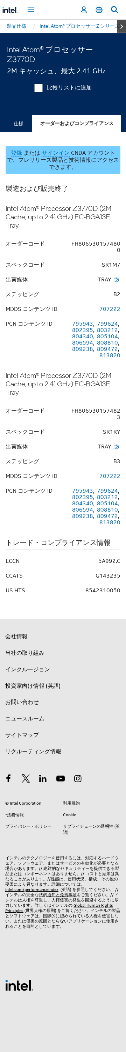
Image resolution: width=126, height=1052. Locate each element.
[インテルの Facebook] (8, 779)
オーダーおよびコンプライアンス (77, 123)
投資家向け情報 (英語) (33, 686)
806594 (82, 342)
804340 (82, 336)
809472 (107, 349)
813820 (109, 355)
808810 (107, 342)
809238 (82, 349)
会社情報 (16, 636)
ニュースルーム (24, 718)
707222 (109, 309)
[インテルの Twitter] (26, 779)
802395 (82, 330)
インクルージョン (27, 669)
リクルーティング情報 (33, 751)
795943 (82, 323)
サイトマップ (22, 735)
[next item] (121, 26)
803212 (107, 330)
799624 (107, 323)
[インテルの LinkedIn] (43, 779)
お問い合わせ (22, 702)
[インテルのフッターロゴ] (19, 984)
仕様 (18, 123)
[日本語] (99, 10)
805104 (107, 336)
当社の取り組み (24, 653)
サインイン (56, 153)
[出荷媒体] (116, 279)
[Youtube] (60, 779)
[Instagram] (78, 779)
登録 (16, 153)
